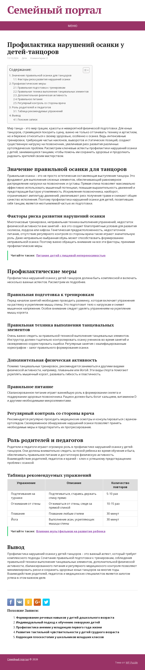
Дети (24, 58)
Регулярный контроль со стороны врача (42, 103)
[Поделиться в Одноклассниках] (28, 602)
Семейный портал (54, 9)
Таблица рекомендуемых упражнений (40, 111)
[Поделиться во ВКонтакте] (19, 602)
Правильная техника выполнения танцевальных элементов (53, 91)
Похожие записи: (28, 119)
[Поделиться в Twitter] (46, 602)
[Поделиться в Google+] (37, 602)
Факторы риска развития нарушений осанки (44, 79)
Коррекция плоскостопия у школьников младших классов (60, 637)
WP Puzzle (132, 662)
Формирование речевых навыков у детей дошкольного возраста (65, 618)
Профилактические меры (29, 83)
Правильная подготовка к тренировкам (41, 87)
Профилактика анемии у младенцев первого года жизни (59, 627)
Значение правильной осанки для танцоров (41, 75)
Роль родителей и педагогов (31, 107)
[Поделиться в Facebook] (10, 602)
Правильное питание (30, 99)
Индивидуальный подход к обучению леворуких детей (58, 622)
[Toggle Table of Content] (84, 70)
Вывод (16, 115)
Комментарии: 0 (39, 58)
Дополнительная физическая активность (42, 95)
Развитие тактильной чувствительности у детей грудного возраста (67, 632)
